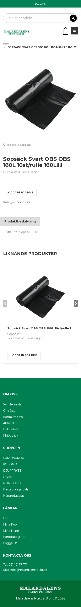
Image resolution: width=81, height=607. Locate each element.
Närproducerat (13, 496)
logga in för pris (19, 192)
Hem (6, 43)
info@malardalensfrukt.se (28, 570)
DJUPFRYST (12, 470)
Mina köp (10, 524)
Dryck (7, 477)
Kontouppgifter (14, 537)
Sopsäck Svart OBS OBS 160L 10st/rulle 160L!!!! (43, 328)
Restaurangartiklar (16, 489)
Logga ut (10, 543)
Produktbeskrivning (20, 221)
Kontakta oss (13, 417)
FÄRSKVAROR (13, 458)
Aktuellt (8, 423)
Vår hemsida (12, 404)
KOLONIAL (11, 464)
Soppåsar (23, 202)
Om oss (9, 411)
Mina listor (11, 531)
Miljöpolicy (10, 435)
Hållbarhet (10, 429)
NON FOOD (12, 483)
